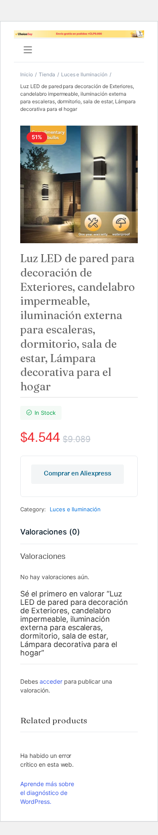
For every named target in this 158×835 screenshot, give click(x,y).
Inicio (26, 74)
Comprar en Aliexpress (77, 473)
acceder (51, 681)
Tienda (47, 74)
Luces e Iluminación (84, 74)
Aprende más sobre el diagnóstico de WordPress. (47, 792)
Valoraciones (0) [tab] (50, 531)
